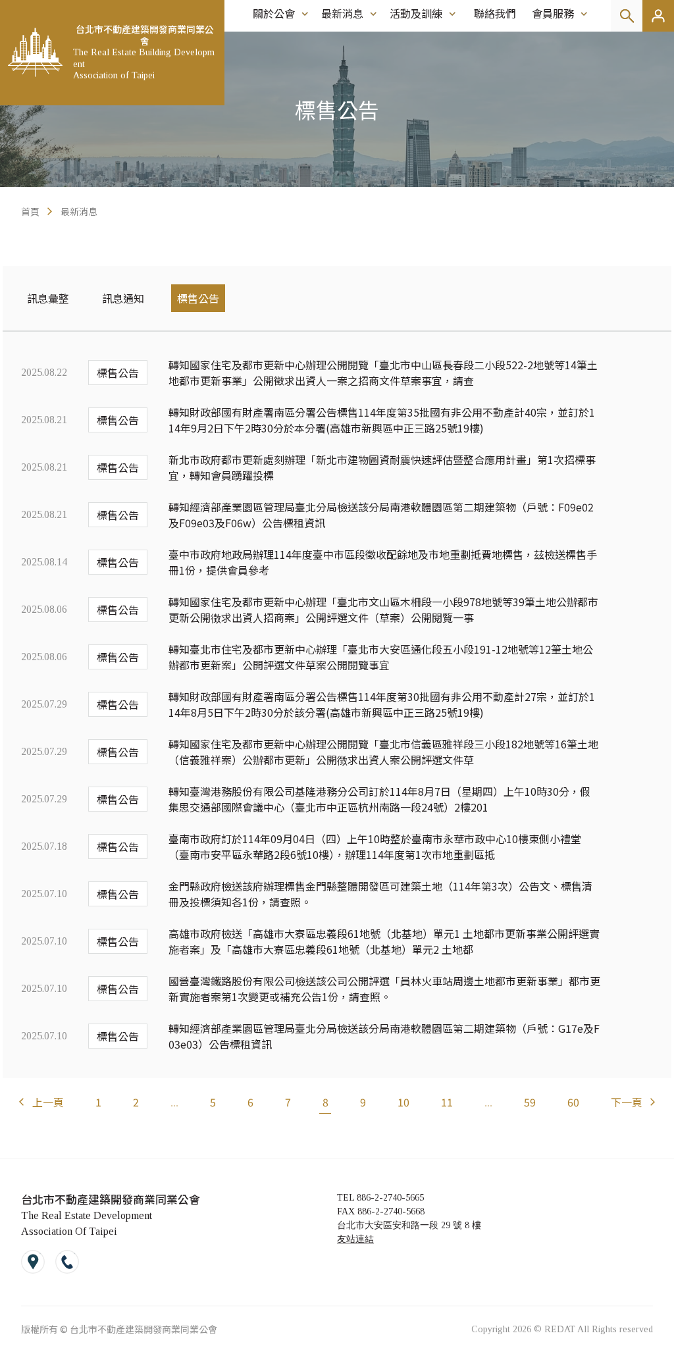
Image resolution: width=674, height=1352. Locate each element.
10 (403, 1102)
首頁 (30, 211)
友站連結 (355, 1239)
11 (447, 1102)
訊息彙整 (48, 298)
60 (573, 1102)
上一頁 (48, 1102)
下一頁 (626, 1102)
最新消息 (79, 211)
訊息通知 (123, 298)
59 (530, 1102)
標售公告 (198, 298)
